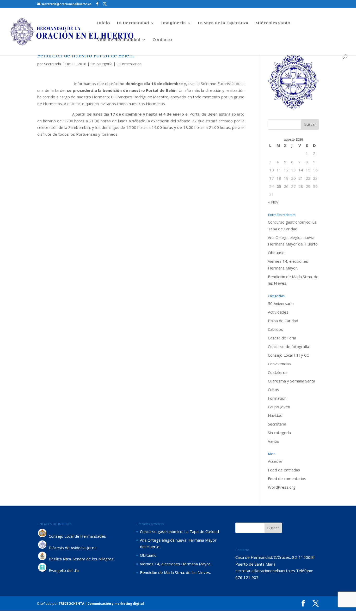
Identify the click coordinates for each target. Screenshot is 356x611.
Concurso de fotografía (288, 346)
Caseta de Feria (282, 337)
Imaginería (173, 23)
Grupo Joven (279, 406)
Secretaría (52, 63)
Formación (277, 398)
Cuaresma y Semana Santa (291, 381)
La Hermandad (133, 23)
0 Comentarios (129, 63)
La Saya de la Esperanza (223, 23)
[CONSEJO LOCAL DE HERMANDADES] (42, 536)
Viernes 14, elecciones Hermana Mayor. (175, 563)
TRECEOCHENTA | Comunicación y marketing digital (101, 603)
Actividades (278, 312)
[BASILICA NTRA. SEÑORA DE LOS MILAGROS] (42, 559)
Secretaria (277, 424)
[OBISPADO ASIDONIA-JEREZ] (42, 547)
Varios (273, 441)
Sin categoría (101, 63)
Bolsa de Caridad (283, 320)
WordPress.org (282, 487)
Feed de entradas (284, 469)
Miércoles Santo (272, 23)
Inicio (103, 23)
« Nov (273, 202)
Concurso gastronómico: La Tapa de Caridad (179, 531)
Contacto (162, 40)
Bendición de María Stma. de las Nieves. (175, 572)
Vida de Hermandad (118, 40)
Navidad (275, 415)
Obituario (276, 252)
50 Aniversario (281, 303)
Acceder (275, 461)
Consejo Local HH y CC (288, 355)
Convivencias (279, 363)
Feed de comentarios (287, 478)
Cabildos (275, 329)
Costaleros (277, 372)
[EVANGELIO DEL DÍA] (42, 570)
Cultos (273, 389)
